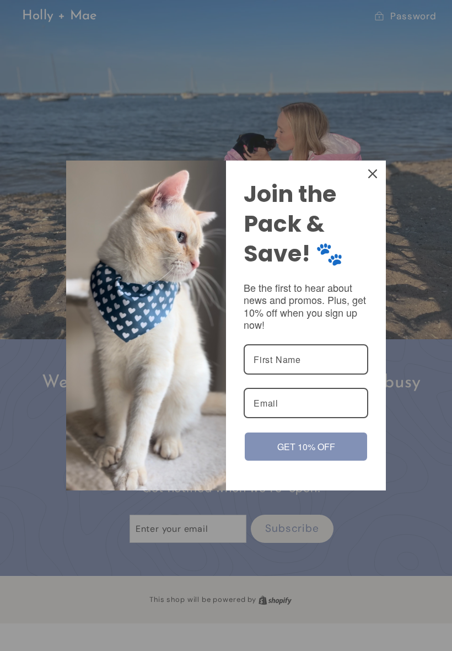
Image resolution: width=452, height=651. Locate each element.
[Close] (372, 174)
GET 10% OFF (306, 446)
